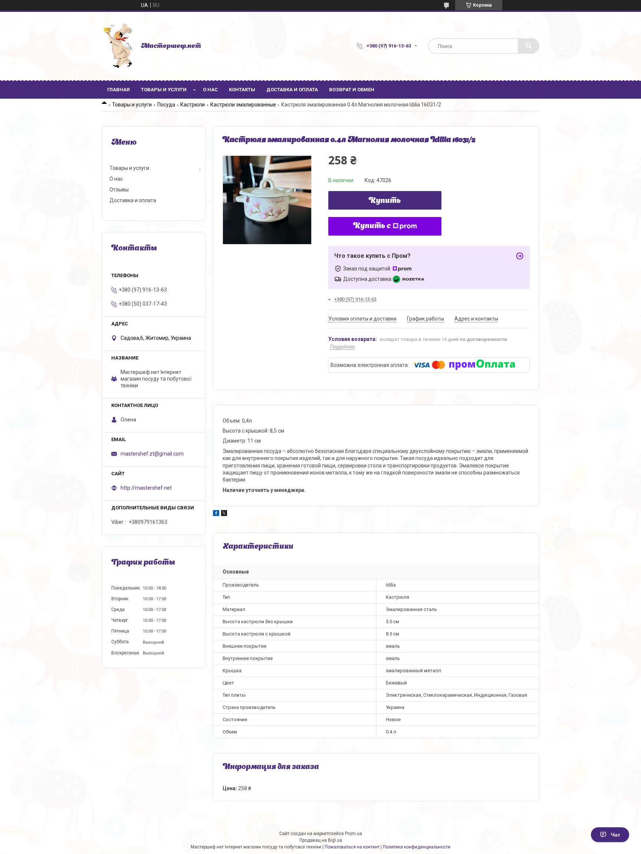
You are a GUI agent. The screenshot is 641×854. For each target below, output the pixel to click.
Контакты (242, 89)
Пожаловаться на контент (352, 847)
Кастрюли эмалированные (243, 105)
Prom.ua (353, 833)
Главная (118, 89)
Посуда (166, 105)
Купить (385, 201)
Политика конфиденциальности (416, 847)
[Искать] (528, 46)
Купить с (372, 226)
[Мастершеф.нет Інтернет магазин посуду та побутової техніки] (118, 46)
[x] (224, 514)
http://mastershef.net (146, 488)
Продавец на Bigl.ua (320, 840)
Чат (615, 835)
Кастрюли (192, 105)
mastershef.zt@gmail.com (152, 454)
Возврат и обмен (351, 89)
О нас (210, 89)
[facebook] (216, 514)
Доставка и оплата (292, 89)
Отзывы (119, 190)
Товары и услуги (164, 89)
